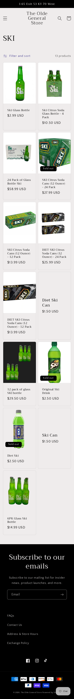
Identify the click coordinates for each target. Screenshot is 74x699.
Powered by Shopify (51, 692)
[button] (5, 18)
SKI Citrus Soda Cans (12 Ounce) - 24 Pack (53, 183)
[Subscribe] (62, 594)
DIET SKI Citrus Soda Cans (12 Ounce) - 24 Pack (54, 253)
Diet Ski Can (50, 303)
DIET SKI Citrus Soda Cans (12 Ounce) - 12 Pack (19, 323)
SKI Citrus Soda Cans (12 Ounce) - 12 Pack (18, 253)
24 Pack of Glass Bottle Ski (19, 181)
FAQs (10, 615)
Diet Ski (13, 455)
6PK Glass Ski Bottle (17, 520)
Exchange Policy (18, 643)
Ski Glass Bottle (18, 110)
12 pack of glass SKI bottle (18, 391)
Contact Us (14, 625)
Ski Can (49, 435)
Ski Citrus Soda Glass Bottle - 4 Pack (53, 113)
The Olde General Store (31, 692)
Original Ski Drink (50, 391)
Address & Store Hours (22, 634)
